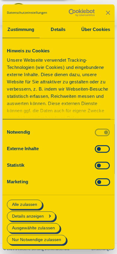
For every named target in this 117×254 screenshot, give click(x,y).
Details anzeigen (28, 216)
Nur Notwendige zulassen (36, 239)
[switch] (102, 149)
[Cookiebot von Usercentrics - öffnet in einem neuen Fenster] (71, 13)
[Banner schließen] (108, 13)
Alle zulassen (24, 204)
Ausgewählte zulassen (33, 227)
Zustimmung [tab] (21, 29)
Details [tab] (58, 29)
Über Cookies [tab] (95, 29)
